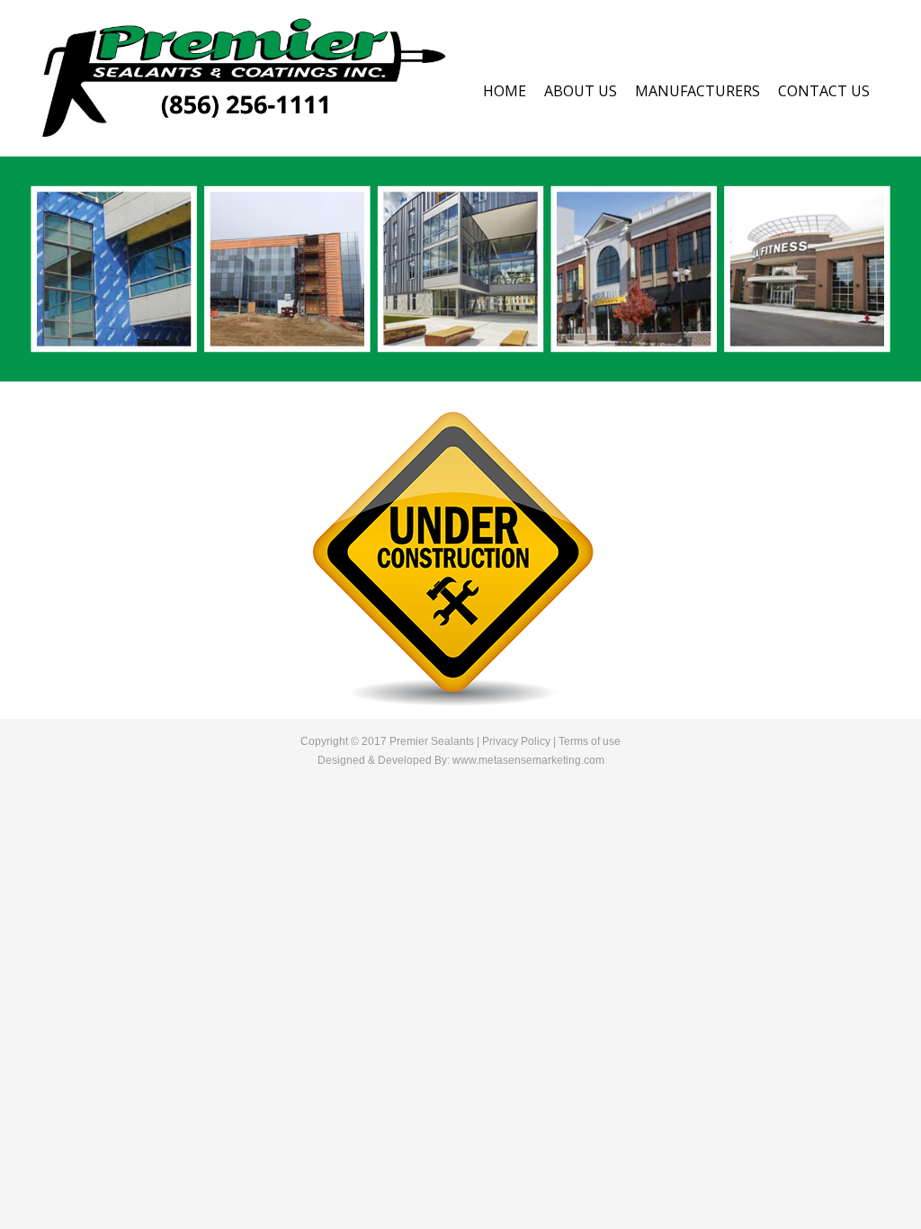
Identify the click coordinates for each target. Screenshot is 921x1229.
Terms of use (590, 741)
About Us (580, 91)
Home (504, 91)
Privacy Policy (516, 741)
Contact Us (824, 91)
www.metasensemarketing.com (528, 760)
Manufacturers (697, 91)
